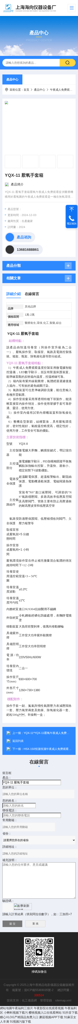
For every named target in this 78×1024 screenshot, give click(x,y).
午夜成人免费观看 (61, 89)
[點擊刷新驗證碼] (23, 906)
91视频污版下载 (20, 1021)
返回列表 (18, 740)
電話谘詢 (71, 223)
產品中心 (12, 79)
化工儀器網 (29, 1000)
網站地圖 (6, 1008)
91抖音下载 (70, 1012)
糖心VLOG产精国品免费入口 (19, 1017)
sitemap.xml (63, 1000)
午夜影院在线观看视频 (49, 1008)
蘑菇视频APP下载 (51, 1017)
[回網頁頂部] (71, 209)
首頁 (26, 89)
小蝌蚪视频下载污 (16, 1012)
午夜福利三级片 (22, 1008)
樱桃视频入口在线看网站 (45, 1012)
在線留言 (32, 294)
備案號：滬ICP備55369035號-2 (33, 990)
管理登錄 (46, 1000)
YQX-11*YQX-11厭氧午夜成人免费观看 (48, 733)
